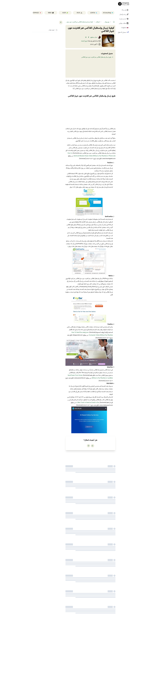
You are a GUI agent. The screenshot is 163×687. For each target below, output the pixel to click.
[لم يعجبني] (88, 445)
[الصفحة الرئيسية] (123, 4)
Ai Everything (107, 13)
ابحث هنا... (51, 30)
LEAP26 (92, 13)
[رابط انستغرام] (86, 37)
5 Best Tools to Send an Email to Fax (87, 402)
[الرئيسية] (113, 22)
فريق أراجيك (84, 41)
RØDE (50, 13)
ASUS (78, 13)
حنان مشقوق (93, 37)
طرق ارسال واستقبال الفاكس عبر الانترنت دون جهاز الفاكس (96, 57)
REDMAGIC (35, 13)
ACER (64, 13)
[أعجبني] (92, 445)
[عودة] (60, 22)
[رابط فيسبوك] (89, 37)
